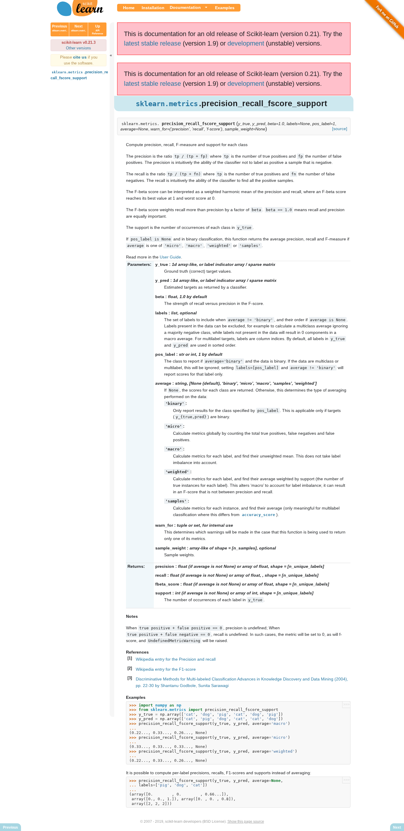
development (245, 43)
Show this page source (245, 821)
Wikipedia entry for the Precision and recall (176, 659)
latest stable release (152, 43)
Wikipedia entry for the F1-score (166, 669)
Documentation (185, 7)
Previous (59, 29)
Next (78, 29)
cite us (80, 57)
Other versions (78, 48)
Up (97, 29)
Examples (225, 7)
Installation (153, 7)
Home (129, 7)
